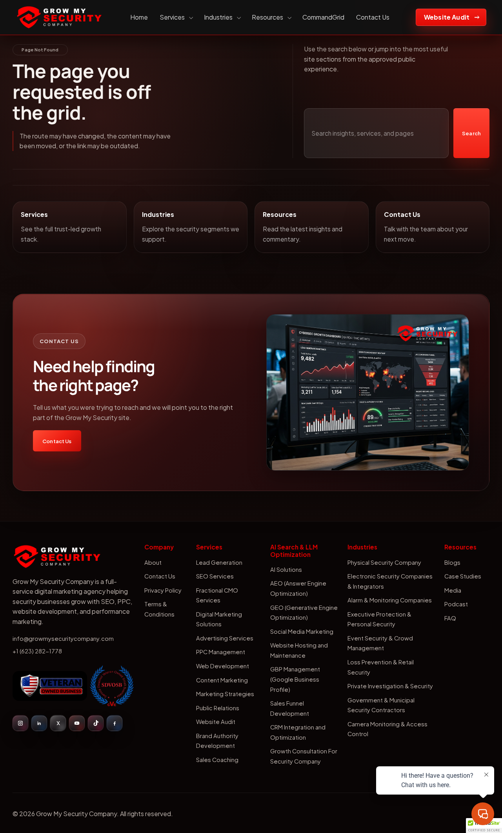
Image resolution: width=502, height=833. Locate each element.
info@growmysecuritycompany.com (63, 638)
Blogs (452, 562)
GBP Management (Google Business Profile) (295, 679)
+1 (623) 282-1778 (37, 651)
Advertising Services (224, 638)
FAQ (450, 618)
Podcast (456, 603)
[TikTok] (96, 723)
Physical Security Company (384, 562)
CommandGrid (323, 17)
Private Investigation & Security (390, 685)
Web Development (222, 665)
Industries (218, 17)
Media (452, 590)
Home (139, 17)
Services (172, 17)
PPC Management (220, 651)
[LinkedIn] (39, 723)
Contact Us (372, 17)
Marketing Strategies (225, 693)
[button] (484, 825)
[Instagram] (20, 723)
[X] (58, 723)
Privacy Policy (163, 590)
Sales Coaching (217, 759)
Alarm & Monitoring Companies (389, 600)
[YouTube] (77, 723)
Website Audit (446, 17)
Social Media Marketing (301, 631)
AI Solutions (286, 569)
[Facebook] (114, 723)
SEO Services (215, 576)
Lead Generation (219, 562)
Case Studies (462, 576)
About (153, 562)
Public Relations (217, 707)
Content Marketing (222, 680)
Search (471, 133)
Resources (267, 17)
